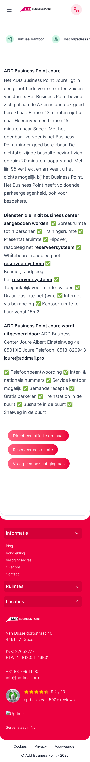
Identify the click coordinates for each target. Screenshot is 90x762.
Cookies (20, 746)
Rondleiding (15, 553)
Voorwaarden (65, 746)
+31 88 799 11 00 (22, 671)
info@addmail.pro (22, 677)
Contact (12, 574)
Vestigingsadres (19, 560)
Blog (9, 546)
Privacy (41, 746)
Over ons (13, 567)
